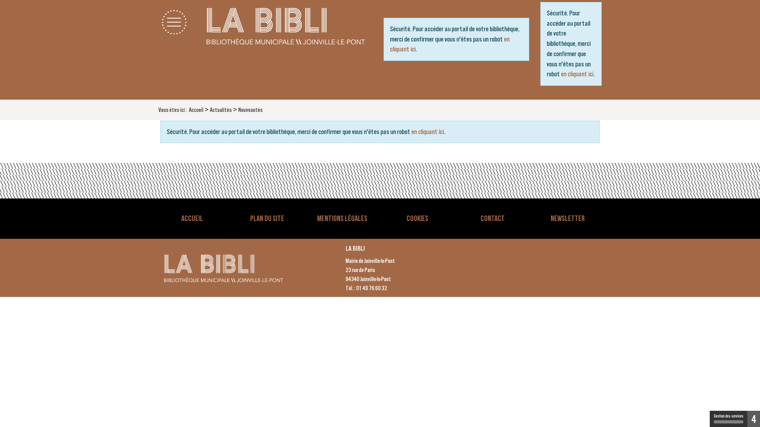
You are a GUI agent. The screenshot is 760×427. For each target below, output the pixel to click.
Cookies (417, 218)
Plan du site (267, 218)
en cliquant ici (577, 73)
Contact (493, 218)
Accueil (192, 218)
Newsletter (568, 218)
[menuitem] (196, 110)
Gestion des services (728, 416)
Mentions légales (342, 218)
